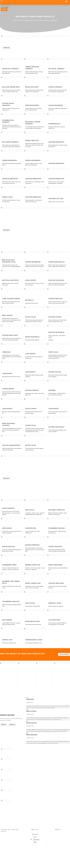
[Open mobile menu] (68, 2)
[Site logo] (6, 2)
